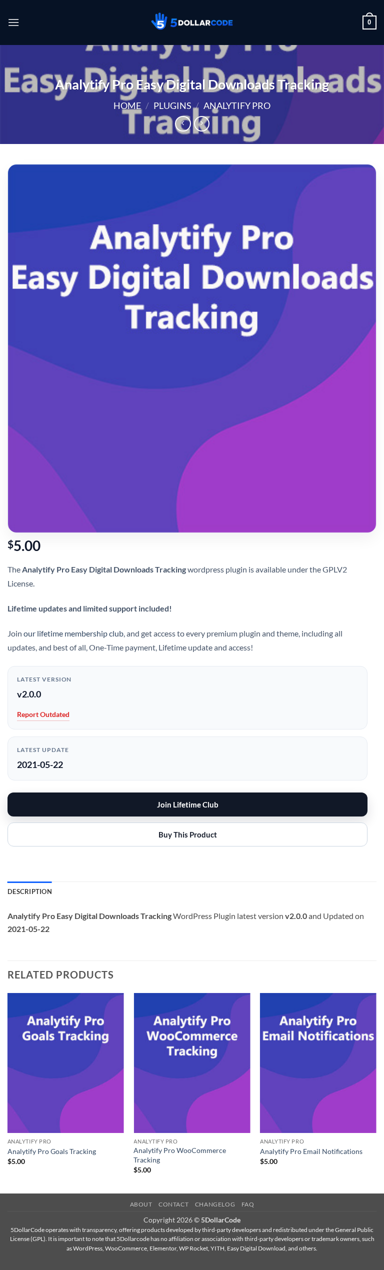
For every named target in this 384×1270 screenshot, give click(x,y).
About (141, 1204)
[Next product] (182, 124)
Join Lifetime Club (187, 804)
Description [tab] (30, 892)
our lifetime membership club (74, 633)
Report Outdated (43, 714)
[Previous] (8, 1092)
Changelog (215, 1204)
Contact (173, 1204)
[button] (14, 22)
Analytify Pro (237, 105)
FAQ (248, 1204)
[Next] (376, 1092)
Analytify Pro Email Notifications (311, 1151)
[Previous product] (202, 124)
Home (127, 105)
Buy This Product (187, 834)
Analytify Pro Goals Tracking (52, 1151)
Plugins (173, 105)
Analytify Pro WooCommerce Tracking (180, 1155)
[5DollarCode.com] (192, 22)
